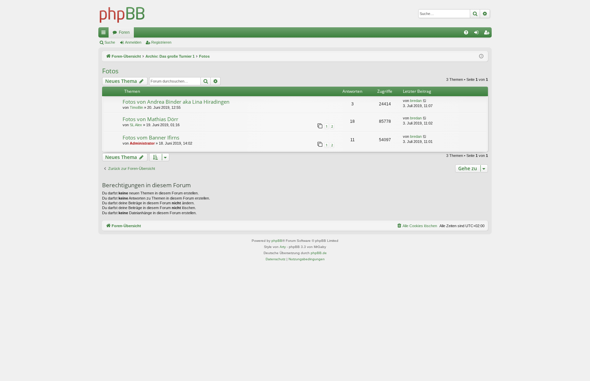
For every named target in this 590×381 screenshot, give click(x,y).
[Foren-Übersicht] (122, 13)
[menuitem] (466, 32)
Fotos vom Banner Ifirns (151, 137)
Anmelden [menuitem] (477, 34)
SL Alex (136, 125)
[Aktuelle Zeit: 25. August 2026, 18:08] (481, 56)
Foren (124, 32)
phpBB (276, 241)
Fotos (110, 71)
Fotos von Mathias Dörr (150, 119)
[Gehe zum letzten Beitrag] (425, 100)
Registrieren (161, 42)
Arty (283, 247)
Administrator (142, 143)
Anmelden (133, 42)
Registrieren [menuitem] (488, 34)
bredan (416, 101)
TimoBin (136, 107)
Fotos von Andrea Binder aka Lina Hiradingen (176, 101)
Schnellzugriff (105, 34)
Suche (109, 42)
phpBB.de (319, 253)
